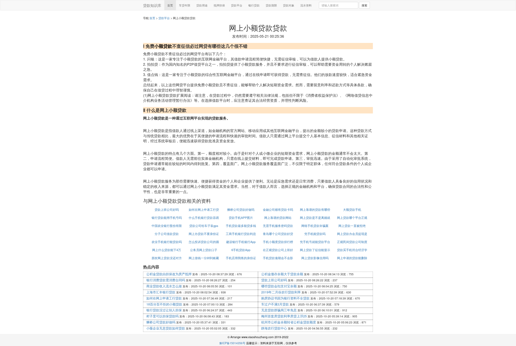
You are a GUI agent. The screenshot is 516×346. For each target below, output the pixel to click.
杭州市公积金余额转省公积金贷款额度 (288, 322)
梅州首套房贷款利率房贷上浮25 (284, 316)
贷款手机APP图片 (241, 217)
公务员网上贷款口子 (203, 250)
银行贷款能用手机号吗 (167, 217)
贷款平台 (236, 5)
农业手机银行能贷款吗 (167, 242)
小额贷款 (163, 46)
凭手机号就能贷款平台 (315, 242)
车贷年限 (184, 5)
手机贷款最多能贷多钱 (241, 225)
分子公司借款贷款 (167, 234)
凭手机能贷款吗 (315, 234)
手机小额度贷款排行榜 (278, 242)
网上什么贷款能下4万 (166, 250)
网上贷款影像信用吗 (315, 258)
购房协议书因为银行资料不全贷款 (285, 298)
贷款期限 (271, 5)
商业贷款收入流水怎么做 (164, 286)
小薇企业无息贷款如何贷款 (165, 328)
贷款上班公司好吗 (167, 209)
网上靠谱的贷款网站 (277, 217)
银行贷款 (254, 5)
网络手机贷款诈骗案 (315, 225)
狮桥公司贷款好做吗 (240, 209)
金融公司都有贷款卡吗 (278, 209)
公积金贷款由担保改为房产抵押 (168, 274)
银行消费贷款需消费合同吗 (165, 280)
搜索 (364, 5)
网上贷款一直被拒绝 (352, 225)
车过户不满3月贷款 (275, 304)
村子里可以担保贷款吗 (162, 316)
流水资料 (306, 5)
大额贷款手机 (352, 209)
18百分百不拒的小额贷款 (164, 304)
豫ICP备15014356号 (232, 343)
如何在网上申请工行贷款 (164, 298)
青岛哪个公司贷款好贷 (278, 234)
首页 (170, 5)
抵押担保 (219, 5)
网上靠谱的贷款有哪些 (315, 209)
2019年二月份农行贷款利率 (281, 292)
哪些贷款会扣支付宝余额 (279, 286)
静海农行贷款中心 (274, 328)
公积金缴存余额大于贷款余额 (282, 274)
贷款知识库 (152, 5)
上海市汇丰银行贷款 (160, 292)
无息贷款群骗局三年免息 (279, 310)
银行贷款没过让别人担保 (164, 310)
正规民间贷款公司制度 (352, 242)
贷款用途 (202, 5)
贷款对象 (288, 5)
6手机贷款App (240, 250)
